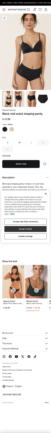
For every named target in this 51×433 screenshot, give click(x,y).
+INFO (12, 214)
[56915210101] (22, 267)
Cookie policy (6, 377)
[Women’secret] (17, 9)
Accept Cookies (25, 229)
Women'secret (8, 110)
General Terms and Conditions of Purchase (17, 370)
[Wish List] (40, 10)
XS (7, 149)
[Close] (46, 193)
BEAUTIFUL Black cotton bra (13, 303)
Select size (21, 164)
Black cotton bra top (34, 303)
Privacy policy (7, 373)
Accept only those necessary (25, 222)
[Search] (28, 10)
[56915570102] (45, 267)
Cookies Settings (8, 380)
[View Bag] (46, 10)
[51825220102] (45, 164)
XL (43, 142)
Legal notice (6, 367)
